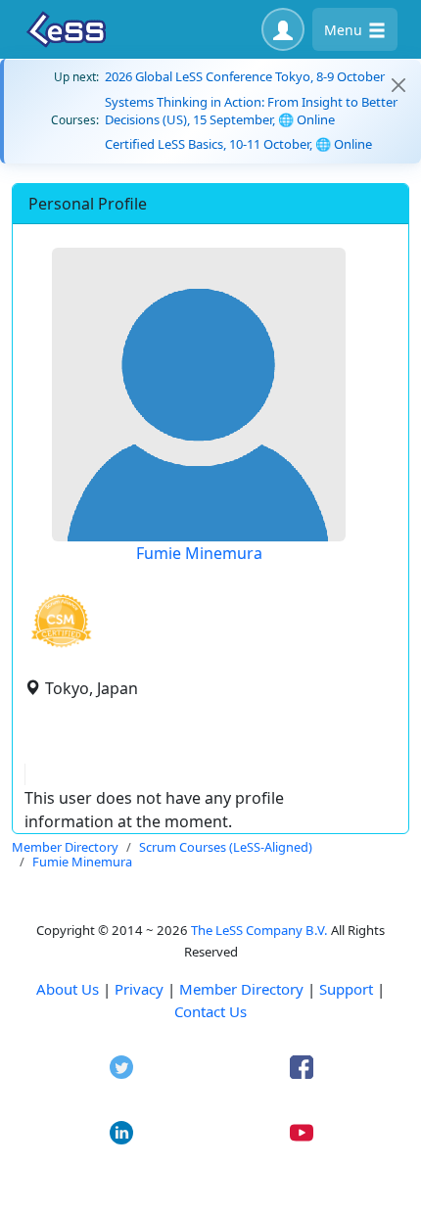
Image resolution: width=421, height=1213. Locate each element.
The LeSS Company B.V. (259, 930)
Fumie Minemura (199, 553)
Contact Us (210, 1011)
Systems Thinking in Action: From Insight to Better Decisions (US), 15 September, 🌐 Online (251, 110)
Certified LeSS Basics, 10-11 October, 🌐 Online (238, 144)
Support (346, 989)
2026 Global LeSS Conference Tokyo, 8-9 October (245, 76)
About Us (67, 989)
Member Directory (241, 989)
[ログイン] (282, 29)
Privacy (139, 989)
